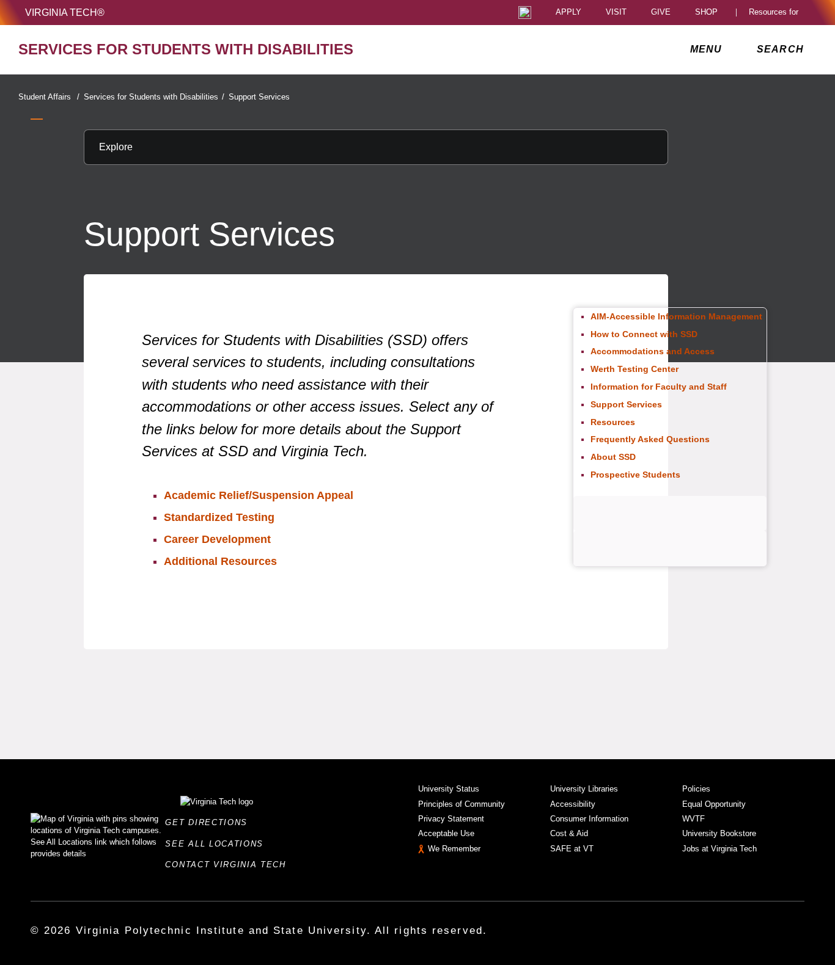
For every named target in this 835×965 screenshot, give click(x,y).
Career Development (217, 539)
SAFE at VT (572, 848)
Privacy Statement (451, 818)
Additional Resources (220, 561)
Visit (616, 12)
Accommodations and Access (652, 351)
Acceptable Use (446, 833)
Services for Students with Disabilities (154, 96)
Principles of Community (461, 804)
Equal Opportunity (714, 804)
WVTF (693, 818)
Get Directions (209, 822)
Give (661, 12)
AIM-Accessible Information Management (676, 316)
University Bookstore (719, 833)
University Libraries (584, 788)
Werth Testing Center (634, 369)
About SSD (613, 457)
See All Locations (217, 843)
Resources (612, 422)
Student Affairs (48, 96)
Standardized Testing (219, 517)
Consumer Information (589, 818)
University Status (448, 788)
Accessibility (572, 804)
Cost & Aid (569, 833)
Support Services (259, 96)
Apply (568, 12)
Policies (696, 788)
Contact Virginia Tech (229, 864)
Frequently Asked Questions (650, 439)
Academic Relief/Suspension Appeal (258, 495)
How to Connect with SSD (643, 334)
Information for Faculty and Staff (658, 386)
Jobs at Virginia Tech (719, 848)
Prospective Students (635, 474)
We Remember (454, 848)
